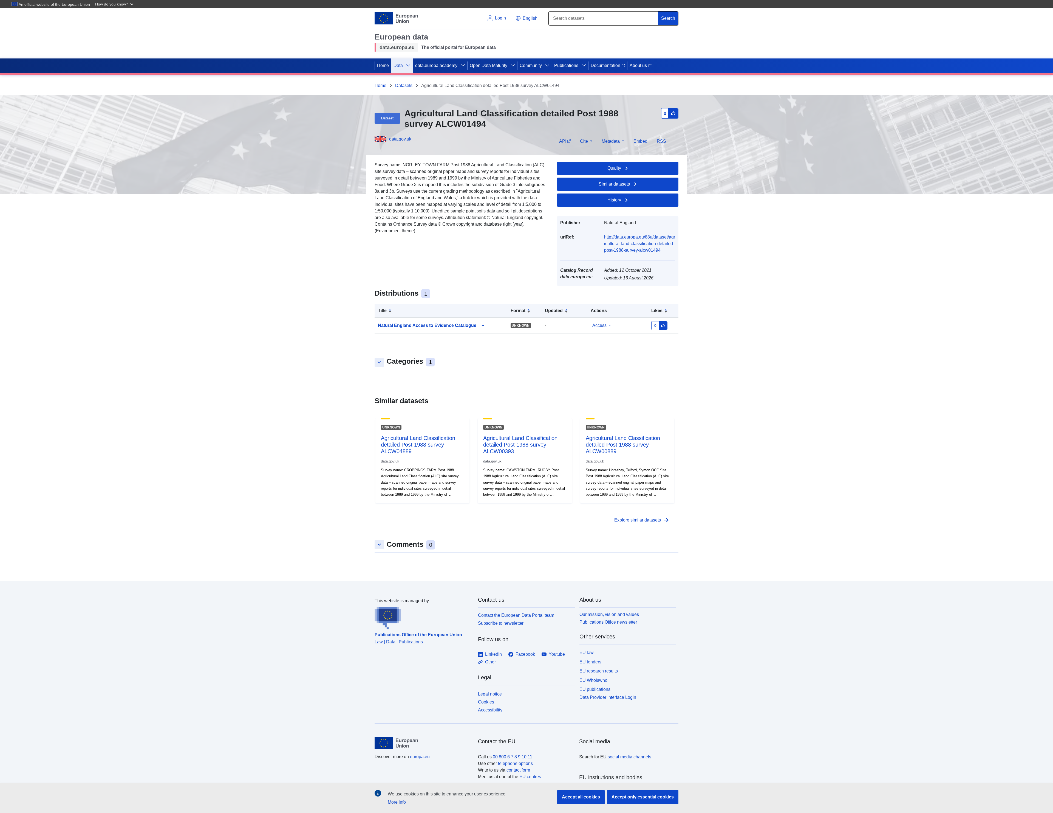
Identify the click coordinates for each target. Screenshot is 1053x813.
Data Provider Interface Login (607, 697)
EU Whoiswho (593, 680)
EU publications (594, 689)
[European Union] (423, 743)
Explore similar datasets (642, 520)
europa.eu (420, 756)
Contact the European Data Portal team (516, 615)
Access (599, 325)
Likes (657, 310)
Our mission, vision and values (609, 614)
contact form (518, 770)
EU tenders (590, 662)
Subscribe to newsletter (500, 623)
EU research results (598, 671)
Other (490, 662)
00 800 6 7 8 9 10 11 (512, 757)
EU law (586, 652)
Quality (614, 168)
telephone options (515, 763)
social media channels (629, 757)
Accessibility (490, 710)
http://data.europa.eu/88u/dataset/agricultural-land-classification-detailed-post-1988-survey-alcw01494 (639, 244)
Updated (554, 310)
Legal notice (490, 694)
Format (518, 310)
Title (382, 310)
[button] (114, 4)
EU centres (530, 776)
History (614, 200)
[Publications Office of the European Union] (423, 616)
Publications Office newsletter (608, 622)
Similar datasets (614, 184)
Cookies (486, 702)
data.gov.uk (400, 139)
